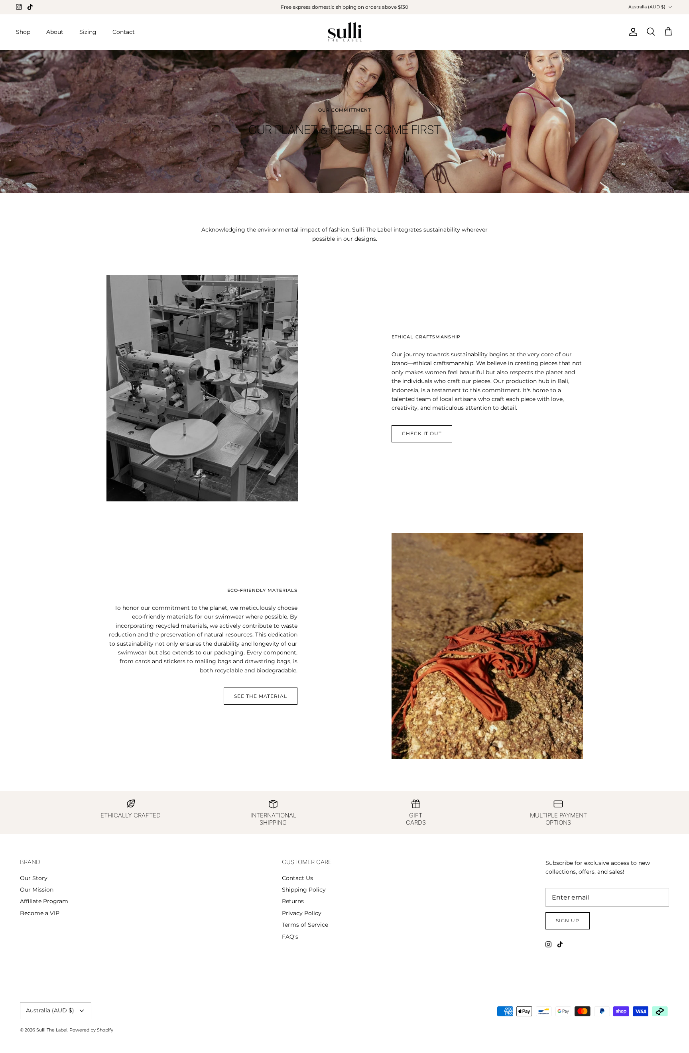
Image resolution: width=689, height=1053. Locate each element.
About (54, 31)
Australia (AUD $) (646, 7)
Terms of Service (305, 924)
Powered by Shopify (91, 1030)
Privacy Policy (301, 913)
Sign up (567, 920)
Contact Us (297, 878)
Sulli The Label (51, 1030)
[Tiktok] (30, 7)
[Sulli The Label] (345, 32)
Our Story (33, 878)
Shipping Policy (304, 889)
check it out (422, 433)
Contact (123, 31)
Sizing (87, 31)
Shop (23, 31)
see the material (260, 696)
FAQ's (290, 936)
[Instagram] (19, 7)
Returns (293, 901)
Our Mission (36, 889)
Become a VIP (39, 913)
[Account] (631, 32)
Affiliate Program (44, 901)
